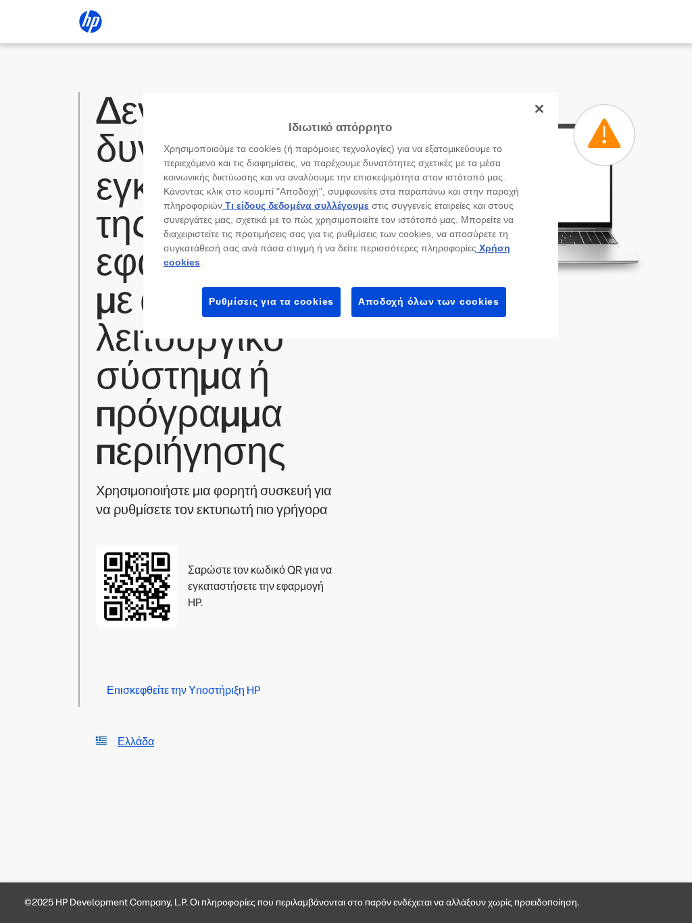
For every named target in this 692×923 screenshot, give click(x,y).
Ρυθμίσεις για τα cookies (271, 301)
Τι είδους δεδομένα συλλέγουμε (295, 205)
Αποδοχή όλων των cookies (428, 301)
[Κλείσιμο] (539, 109)
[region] (350, 216)
